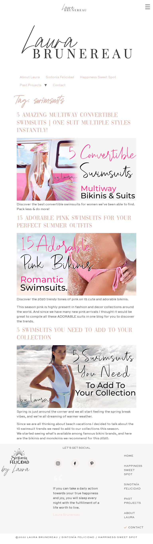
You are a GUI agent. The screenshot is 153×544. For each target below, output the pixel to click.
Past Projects (30, 85)
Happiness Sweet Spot (98, 77)
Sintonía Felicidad (60, 77)
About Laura (30, 77)
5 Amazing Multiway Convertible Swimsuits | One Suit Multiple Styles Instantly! (73, 123)
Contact (59, 85)
